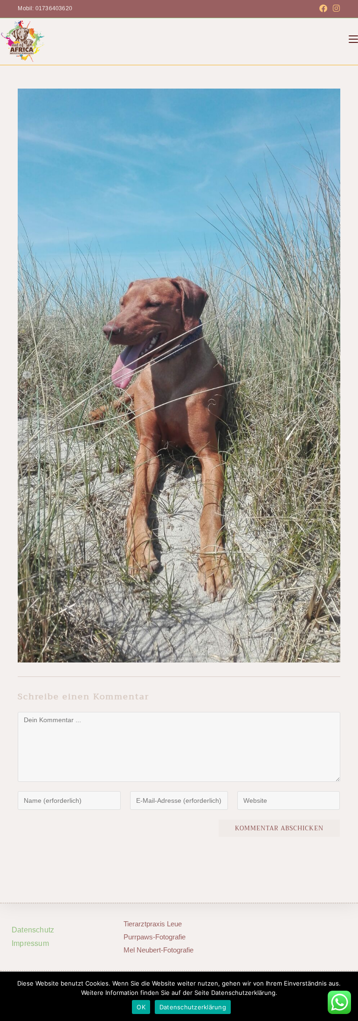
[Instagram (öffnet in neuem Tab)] (335, 9)
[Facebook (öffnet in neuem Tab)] (323, 9)
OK (141, 1007)
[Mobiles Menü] (353, 39)
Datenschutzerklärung (192, 1007)
